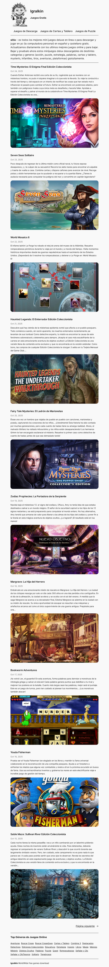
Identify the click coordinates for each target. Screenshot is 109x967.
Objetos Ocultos (26, 950)
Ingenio (70, 947)
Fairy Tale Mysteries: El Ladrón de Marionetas (37, 411)
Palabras (39, 950)
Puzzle (48, 950)
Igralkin (36, 11)
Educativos (50, 947)
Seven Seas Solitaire (22, 155)
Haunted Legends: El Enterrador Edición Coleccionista (42, 319)
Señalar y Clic (82, 950)
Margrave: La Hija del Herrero (28, 581)
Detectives (15, 947)
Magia (85, 947)
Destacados (87, 943)
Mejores (93, 947)
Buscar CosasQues (44, 943)
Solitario (35, 954)
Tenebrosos (45, 954)
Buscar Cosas (27, 943)
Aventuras (15, 943)
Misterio (14, 950)
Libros (78, 947)
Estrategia (61, 947)
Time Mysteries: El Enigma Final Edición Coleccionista (41, 66)
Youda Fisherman (20, 752)
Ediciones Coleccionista (33, 947)
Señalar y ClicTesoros (20, 954)
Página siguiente (87, 926)
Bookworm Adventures (24, 670)
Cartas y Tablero (61, 943)
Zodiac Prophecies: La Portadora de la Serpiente (38, 496)
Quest (55, 950)
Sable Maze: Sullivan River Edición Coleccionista (38, 834)
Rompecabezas (67, 950)
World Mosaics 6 (20, 237)
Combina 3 (76, 943)
